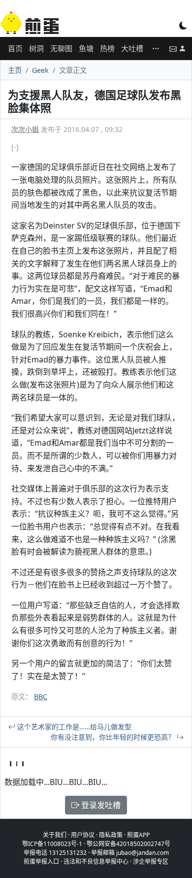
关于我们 (54, 835)
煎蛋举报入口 (41, 861)
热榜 (107, 48)
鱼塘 (86, 48)
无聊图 (61, 48)
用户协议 (83, 835)
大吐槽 (132, 48)
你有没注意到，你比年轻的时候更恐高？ (114, 737)
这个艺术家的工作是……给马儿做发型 (73, 726)
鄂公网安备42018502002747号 (128, 844)
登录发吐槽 (100, 805)
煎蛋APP (138, 835)
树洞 (36, 48)
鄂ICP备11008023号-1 (52, 844)
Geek (40, 70)
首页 (15, 48)
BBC (40, 696)
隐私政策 (111, 835)
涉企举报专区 (150, 861)
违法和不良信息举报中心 (96, 861)
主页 (15, 70)
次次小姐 (25, 129)
